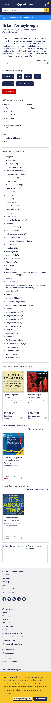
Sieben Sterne (12, 291)
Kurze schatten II (13, 227)
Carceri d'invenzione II (15, 167)
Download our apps (9, 661)
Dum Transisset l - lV (15, 185)
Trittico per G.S (13, 347)
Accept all (42, 699)
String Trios (10, 118)
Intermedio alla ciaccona (16, 220)
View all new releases (36, 429)
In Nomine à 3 (12, 209)
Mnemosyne (12, 252)
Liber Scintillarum (13, 244)
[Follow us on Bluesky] (14, 599)
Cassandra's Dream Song (16, 174)
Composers (27, 17)
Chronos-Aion (12, 178)
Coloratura (11, 181)
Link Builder (6, 630)
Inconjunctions (12, 216)
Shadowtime (12, 282)
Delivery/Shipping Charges (12, 633)
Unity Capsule (12, 354)
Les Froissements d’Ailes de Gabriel (20, 241)
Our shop (5, 582)
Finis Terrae (11, 195)
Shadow (10, 278)
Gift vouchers (7, 623)
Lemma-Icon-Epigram (15, 237)
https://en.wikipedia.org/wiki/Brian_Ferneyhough (26, 63)
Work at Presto (8, 592)
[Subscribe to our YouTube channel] (24, 599)
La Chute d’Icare (13, 230)
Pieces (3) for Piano (14, 258)
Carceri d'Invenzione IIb (16, 171)
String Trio (11, 330)
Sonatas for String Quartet (17, 302)
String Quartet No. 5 (15, 323)
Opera (33, 108)
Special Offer (9, 91)
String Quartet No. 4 (15, 319)
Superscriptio (12, 333)
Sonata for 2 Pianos (14, 298)
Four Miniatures (13, 202)
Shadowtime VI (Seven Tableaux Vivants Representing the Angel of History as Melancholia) (26, 286)
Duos (7, 108)
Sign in (4, 612)
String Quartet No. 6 (15, 326)
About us (5, 575)
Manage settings (21, 699)
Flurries (10, 199)
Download (8, 84)
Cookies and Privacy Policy (12, 644)
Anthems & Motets (13, 138)
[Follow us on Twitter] (9, 599)
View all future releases (36, 489)
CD (19, 76)
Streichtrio (11, 309)
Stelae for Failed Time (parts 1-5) (20, 305)
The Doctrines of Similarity (17, 340)
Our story (6, 585)
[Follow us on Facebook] (4, 599)
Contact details (8, 653)
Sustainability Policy (9, 589)
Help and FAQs (7, 626)
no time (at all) (13, 255)
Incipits (10, 213)
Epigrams (11, 192)
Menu (7, 4)
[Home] (4, 17)
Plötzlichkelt (12, 265)
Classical (14, 17)
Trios (7, 122)
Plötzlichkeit (12, 262)
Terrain (10, 337)
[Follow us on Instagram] (19, 599)
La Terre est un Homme (16, 234)
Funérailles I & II (13, 206)
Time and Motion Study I (16, 344)
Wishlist (5, 619)
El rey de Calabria (14, 188)
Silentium (10, 295)
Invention (10, 223)
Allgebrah (11, 160)
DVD (37, 76)
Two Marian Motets (14, 351)
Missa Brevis (12, 248)
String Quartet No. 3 (15, 316)
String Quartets (11, 115)
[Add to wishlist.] (21, 417)
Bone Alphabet (13, 164)
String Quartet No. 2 (15, 312)
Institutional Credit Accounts (13, 637)
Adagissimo (11, 157)
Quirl (9, 269)
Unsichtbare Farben (14, 358)
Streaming (6, 616)
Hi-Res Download (25, 84)
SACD (28, 76)
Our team (6, 578)
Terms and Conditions (10, 640)
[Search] (46, 10)
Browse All (8, 76)
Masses (8, 142)
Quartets (9, 111)
